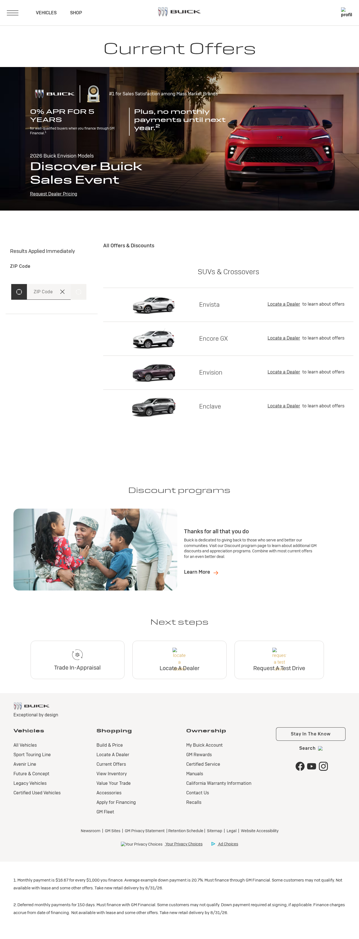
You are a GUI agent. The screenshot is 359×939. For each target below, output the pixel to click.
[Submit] (78, 292)
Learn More (197, 572)
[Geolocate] (19, 292)
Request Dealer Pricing (53, 194)
